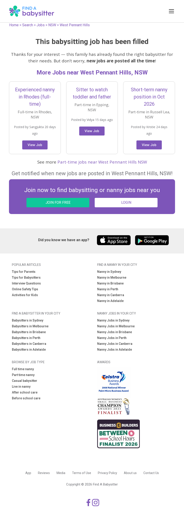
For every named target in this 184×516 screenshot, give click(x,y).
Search (27, 25)
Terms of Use (81, 473)
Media (61, 473)
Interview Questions (26, 283)
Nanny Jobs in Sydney (113, 320)
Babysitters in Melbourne (30, 326)
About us (130, 473)
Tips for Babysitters (26, 277)
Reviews (44, 473)
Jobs (41, 25)
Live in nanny (21, 386)
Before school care (26, 398)
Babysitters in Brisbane (29, 332)
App (28, 473)
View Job (35, 145)
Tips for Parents (23, 271)
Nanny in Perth (107, 289)
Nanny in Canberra (110, 295)
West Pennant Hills (75, 25)
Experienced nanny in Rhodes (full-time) (35, 97)
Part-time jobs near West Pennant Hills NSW (102, 162)
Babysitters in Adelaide (29, 349)
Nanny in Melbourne (111, 277)
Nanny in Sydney (109, 271)
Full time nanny (23, 369)
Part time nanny (23, 375)
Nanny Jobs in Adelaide (114, 349)
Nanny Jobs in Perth (112, 338)
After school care (24, 392)
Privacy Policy (107, 473)
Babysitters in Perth (26, 338)
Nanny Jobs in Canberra (114, 343)
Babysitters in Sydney (27, 320)
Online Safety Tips (25, 289)
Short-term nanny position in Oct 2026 (149, 97)
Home (14, 25)
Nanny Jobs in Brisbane (114, 332)
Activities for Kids (25, 295)
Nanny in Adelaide (110, 301)
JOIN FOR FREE (58, 202)
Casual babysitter (24, 381)
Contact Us (151, 473)
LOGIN (126, 202)
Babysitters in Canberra (29, 343)
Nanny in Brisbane (110, 283)
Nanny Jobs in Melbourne (116, 326)
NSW (52, 25)
